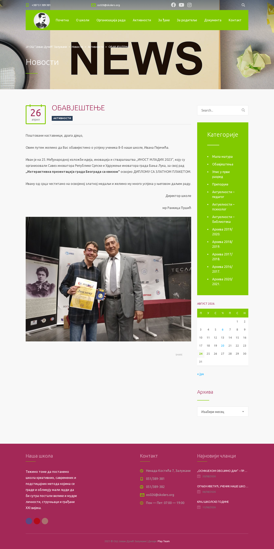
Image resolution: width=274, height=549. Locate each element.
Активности (142, 20)
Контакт (235, 20)
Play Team (164, 541)
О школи (82, 20)
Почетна (62, 20)
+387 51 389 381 (41, 5)
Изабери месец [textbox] (212, 412)
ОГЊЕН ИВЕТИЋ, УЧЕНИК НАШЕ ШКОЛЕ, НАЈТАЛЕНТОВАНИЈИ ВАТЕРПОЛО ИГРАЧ (222, 486)
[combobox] (222, 412)
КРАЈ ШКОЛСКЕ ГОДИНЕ (213, 501)
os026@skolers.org (108, 5)
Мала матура (222, 156)
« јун (200, 374)
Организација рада (111, 20)
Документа (212, 20)
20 (222, 345)
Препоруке (220, 184)
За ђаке (164, 20)
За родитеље (187, 20)
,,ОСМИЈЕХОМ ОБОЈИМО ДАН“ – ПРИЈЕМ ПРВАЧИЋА (222, 470)
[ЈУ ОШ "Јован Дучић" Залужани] (42, 20)
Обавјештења (222, 164)
